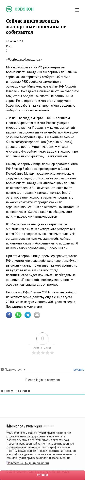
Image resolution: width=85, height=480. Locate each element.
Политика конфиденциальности (28, 463)
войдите (78, 369)
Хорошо (42, 475)
